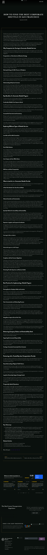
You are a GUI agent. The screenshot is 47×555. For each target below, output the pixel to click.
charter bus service (28, 176)
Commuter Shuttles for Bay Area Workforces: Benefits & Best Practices (18, 446)
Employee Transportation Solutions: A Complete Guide (15, 443)
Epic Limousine (19, 279)
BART (29, 140)
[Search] (37, 538)
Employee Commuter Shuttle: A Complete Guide (14, 444)
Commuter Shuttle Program (34, 89)
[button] (12, 449)
